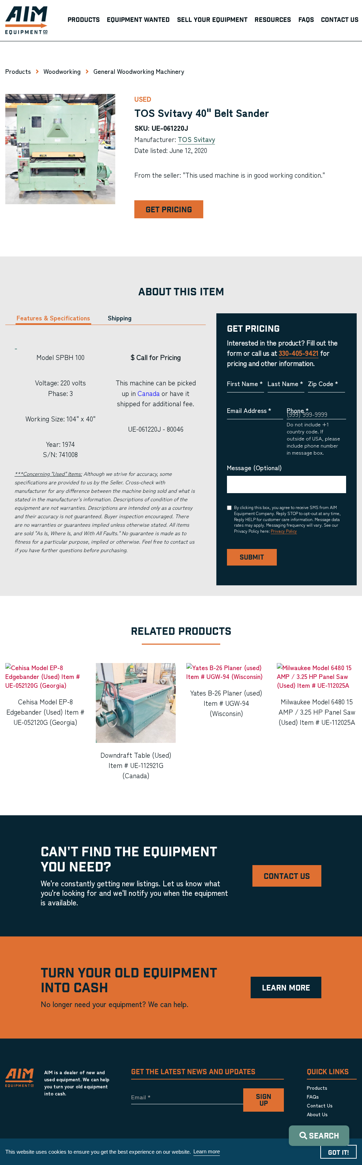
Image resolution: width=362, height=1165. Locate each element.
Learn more (206, 1151)
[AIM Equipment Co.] (26, 20)
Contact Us (287, 876)
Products (18, 71)
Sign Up (263, 1100)
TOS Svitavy (196, 139)
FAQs (313, 1096)
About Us (317, 1114)
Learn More (286, 988)
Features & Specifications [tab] (53, 317)
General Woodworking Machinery (138, 71)
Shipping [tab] (120, 317)
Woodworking (62, 71)
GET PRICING (169, 210)
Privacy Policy (284, 531)
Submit (252, 557)
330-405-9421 (299, 353)
